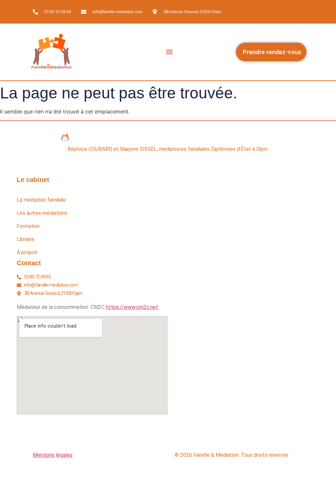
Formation (28, 226)
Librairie (25, 239)
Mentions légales (53, 455)
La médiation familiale (41, 200)
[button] (169, 52)
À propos (27, 252)
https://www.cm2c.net (132, 307)
